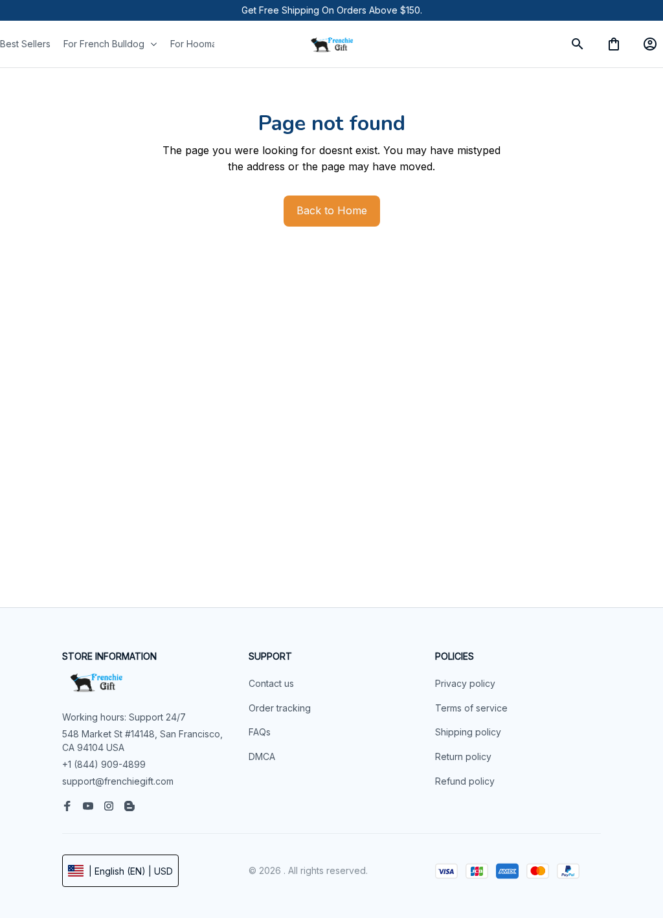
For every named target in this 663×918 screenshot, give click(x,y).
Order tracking (280, 707)
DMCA (262, 756)
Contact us (271, 683)
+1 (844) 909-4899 (104, 764)
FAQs (260, 731)
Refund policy (465, 781)
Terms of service (471, 707)
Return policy (463, 756)
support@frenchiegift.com (118, 781)
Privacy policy (465, 683)
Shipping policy (468, 731)
